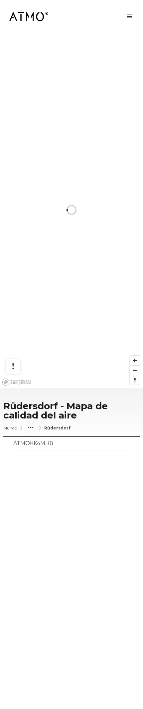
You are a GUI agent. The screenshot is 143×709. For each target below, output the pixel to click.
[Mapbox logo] (16, 382)
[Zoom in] (135, 360)
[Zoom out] (135, 370)
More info (19, 340)
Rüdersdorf (57, 428)
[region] (71, 210)
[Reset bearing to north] (135, 380)
